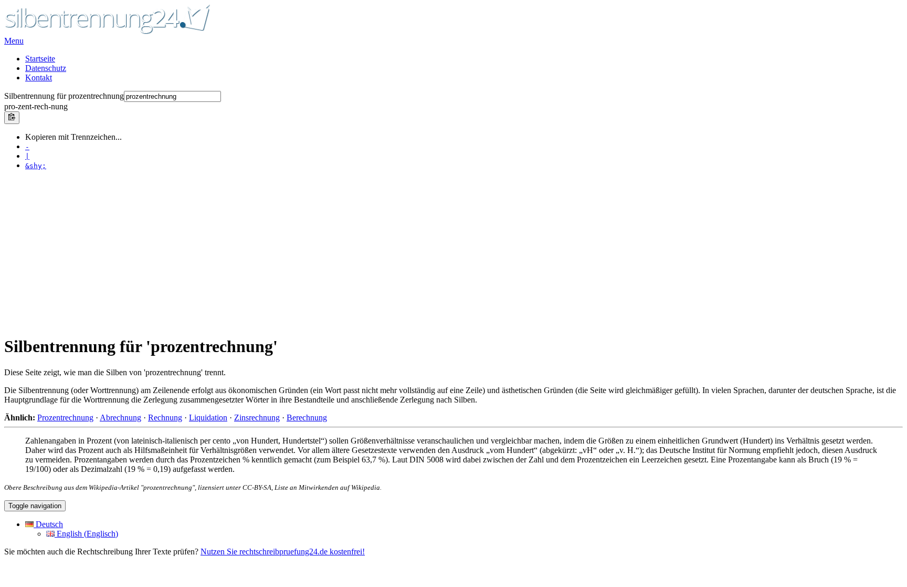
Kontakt (38, 77)
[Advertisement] (319, 252)
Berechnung (307, 417)
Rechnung (165, 417)
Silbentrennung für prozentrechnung (64, 95)
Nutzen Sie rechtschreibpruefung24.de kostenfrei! (283, 551)
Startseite (40, 58)
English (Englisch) (86, 533)
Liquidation (208, 417)
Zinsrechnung (257, 417)
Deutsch (48, 524)
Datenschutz (45, 68)
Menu (14, 40)
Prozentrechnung (65, 417)
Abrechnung (120, 417)
